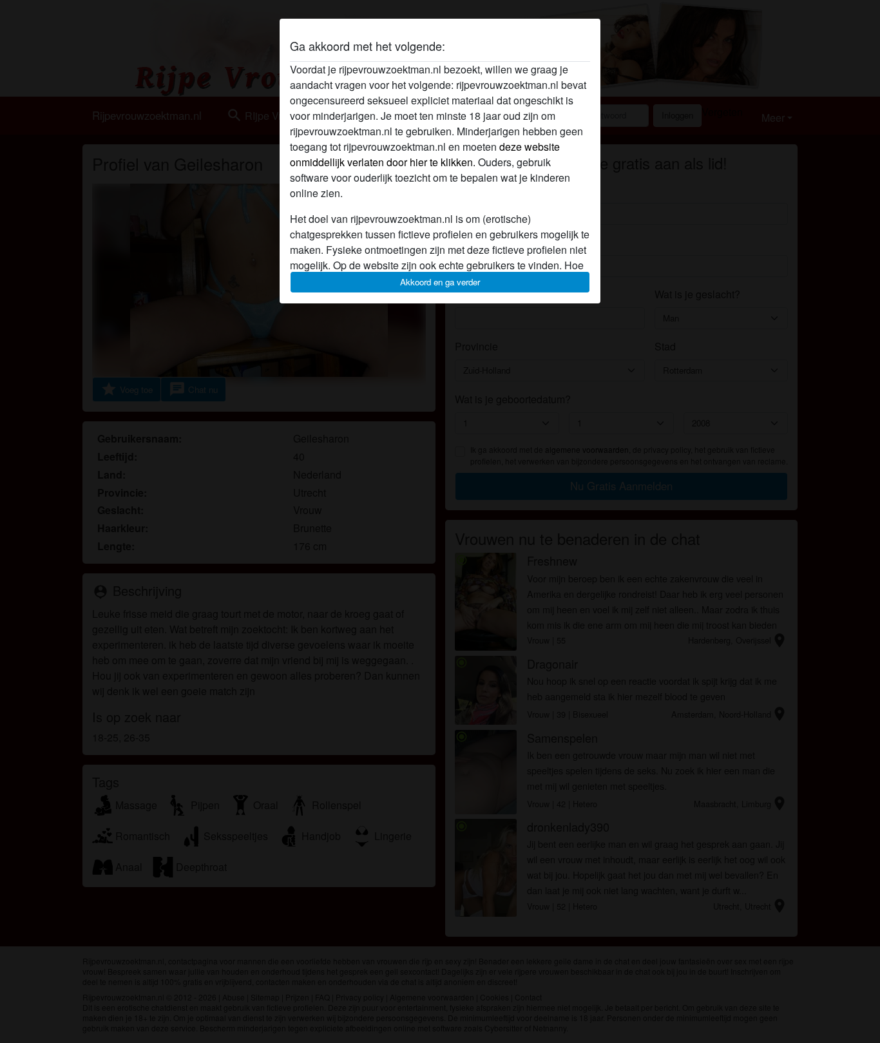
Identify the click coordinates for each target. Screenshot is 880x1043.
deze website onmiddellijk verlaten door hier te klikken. (425, 154)
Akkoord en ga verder (440, 282)
